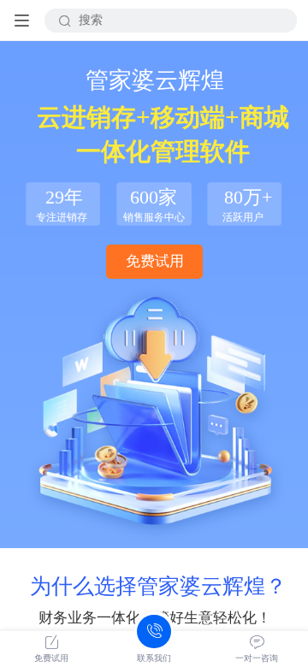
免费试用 (155, 260)
